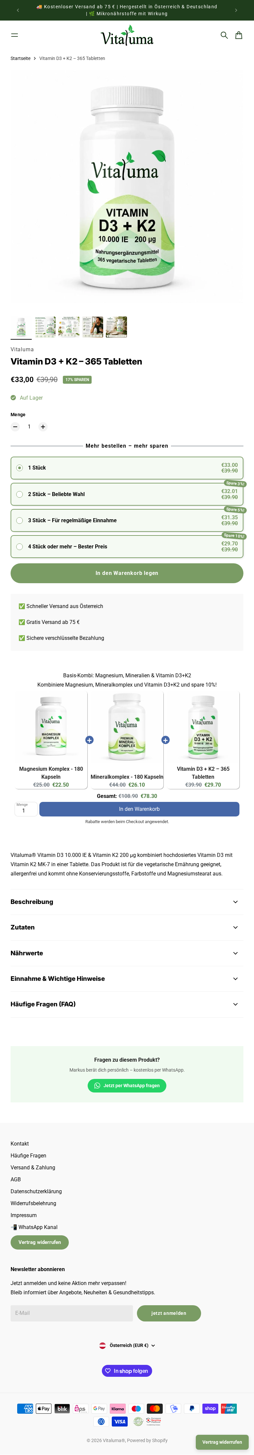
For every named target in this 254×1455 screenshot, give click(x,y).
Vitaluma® (114, 1440)
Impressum (24, 1215)
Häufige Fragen (28, 1155)
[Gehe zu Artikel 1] (21, 327)
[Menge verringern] (15, 426)
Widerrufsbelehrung (33, 1203)
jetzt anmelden (169, 1313)
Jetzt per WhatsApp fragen (132, 1085)
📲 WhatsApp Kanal (34, 1227)
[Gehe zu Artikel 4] (92, 327)
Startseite (20, 58)
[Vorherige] (18, 10)
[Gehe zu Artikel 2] (45, 327)
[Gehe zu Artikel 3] (68, 327)
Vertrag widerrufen (40, 1242)
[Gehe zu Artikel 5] (116, 327)
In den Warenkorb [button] (139, 807)
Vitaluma (22, 349)
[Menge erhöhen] (43, 426)
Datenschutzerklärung (36, 1191)
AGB (16, 1179)
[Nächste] (236, 10)
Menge (18, 414)
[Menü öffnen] (15, 35)
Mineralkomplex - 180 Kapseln (127, 777)
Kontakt (20, 1144)
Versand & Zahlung (33, 1167)
